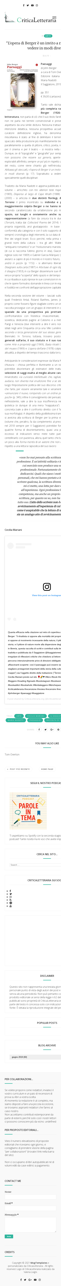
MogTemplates (38, 1262)
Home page (47, 769)
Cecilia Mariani (35, 716)
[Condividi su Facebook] (39, 729)
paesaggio (35, 720)
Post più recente (20, 769)
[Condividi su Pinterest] (58, 729)
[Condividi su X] (45, 729)
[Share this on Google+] (51, 729)
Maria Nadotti (16, 720)
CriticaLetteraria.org (34, 699)
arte (48, 36)
